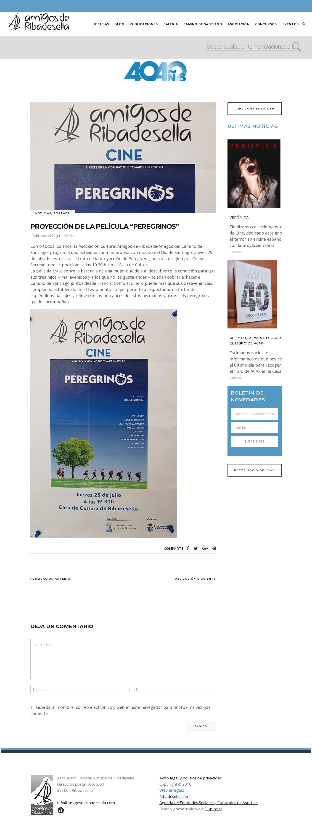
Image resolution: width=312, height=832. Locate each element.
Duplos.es (213, 808)
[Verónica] (254, 173)
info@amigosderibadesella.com (86, 802)
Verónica (239, 217)
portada (62, 213)
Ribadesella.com (174, 796)
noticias (43, 213)
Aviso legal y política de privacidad (190, 778)
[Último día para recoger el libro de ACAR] (254, 294)
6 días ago (235, 377)
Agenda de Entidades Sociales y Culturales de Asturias (208, 802)
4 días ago (236, 251)
